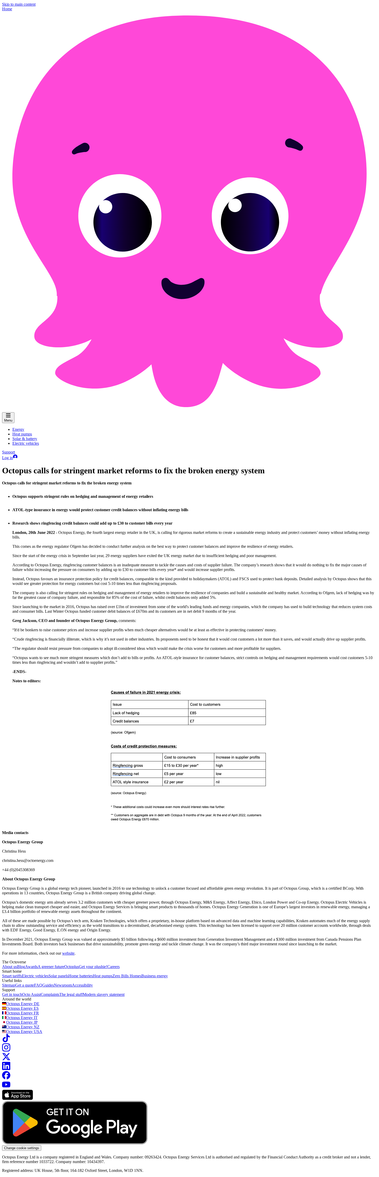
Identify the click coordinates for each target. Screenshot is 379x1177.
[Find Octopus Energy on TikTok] (6, 1041)
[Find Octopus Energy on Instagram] (6, 1050)
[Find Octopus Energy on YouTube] (6, 1087)
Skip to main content (19, 4)
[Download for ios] (17, 1098)
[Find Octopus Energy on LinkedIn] (6, 1068)
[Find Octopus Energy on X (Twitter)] (6, 1059)
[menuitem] (18, 429)
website (68, 953)
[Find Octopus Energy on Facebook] (6, 1078)
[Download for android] (74, 1143)
